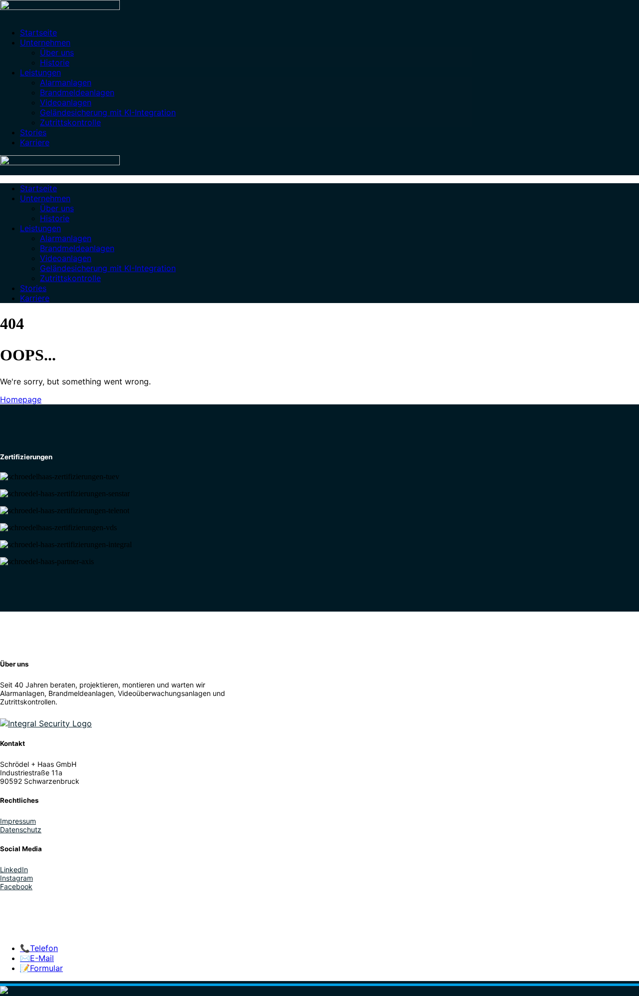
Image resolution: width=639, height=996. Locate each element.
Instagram (16, 878)
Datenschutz (20, 829)
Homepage (20, 399)
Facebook (16, 886)
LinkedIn (14, 869)
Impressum (18, 821)
